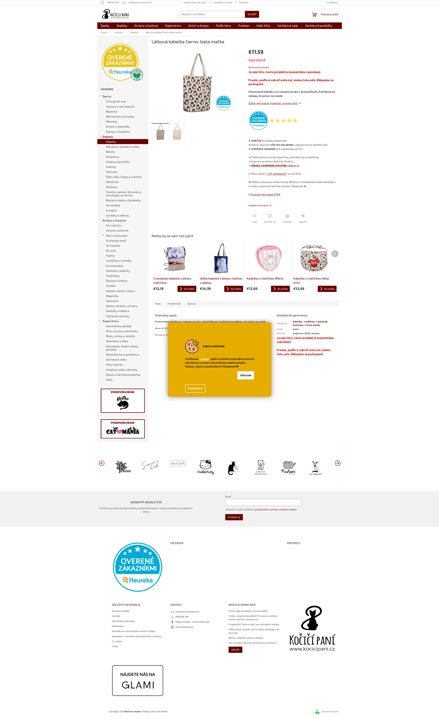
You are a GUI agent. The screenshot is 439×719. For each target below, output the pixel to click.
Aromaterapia (114, 265)
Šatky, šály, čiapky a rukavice (124, 176)
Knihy (109, 379)
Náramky (111, 121)
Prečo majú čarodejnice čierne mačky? (248, 611)
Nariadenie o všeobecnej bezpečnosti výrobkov (137, 636)
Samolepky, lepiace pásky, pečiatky (122, 348)
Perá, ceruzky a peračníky (122, 331)
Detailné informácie (258, 205)
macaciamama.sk (184, 627)
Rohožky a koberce (117, 310)
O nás (115, 646)
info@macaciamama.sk (187, 612)
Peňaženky (112, 156)
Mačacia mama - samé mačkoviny (192, 622)
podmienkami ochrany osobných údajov (276, 509)
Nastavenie (195, 388)
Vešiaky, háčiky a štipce (120, 290)
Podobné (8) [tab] (174, 304)
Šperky (106, 96)
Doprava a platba (223, 2)
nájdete (275, 166)
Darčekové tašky (116, 359)
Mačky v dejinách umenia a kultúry (246, 638)
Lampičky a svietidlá (118, 260)
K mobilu (111, 210)
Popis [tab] (158, 304)
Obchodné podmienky (123, 621)
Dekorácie (112, 300)
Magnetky (112, 295)
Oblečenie (112, 181)
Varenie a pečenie (117, 230)
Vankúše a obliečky (118, 270)
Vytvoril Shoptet (330, 711)
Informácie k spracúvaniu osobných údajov (134, 631)
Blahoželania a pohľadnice (122, 354)
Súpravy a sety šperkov (120, 106)
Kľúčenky (111, 171)
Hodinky (111, 166)
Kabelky (111, 141)
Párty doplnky (114, 364)
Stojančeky (113, 275)
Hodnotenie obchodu (195, 2)
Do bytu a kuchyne (114, 220)
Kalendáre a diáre (117, 341)
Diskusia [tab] (191, 304)
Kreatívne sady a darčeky (121, 369)
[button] (337, 462)
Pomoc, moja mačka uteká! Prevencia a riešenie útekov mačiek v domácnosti (253, 618)
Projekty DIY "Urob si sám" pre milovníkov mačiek (254, 624)
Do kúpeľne (113, 245)
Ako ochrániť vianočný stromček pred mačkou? (253, 643)
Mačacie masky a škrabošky (123, 200)
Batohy (110, 151)
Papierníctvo (110, 321)
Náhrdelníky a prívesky (120, 116)
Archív (235, 649)
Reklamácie (118, 626)
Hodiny (110, 255)
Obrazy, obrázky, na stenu (122, 305)
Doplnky (107, 136)
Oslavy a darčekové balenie (123, 374)
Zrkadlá (110, 285)
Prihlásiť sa (234, 517)
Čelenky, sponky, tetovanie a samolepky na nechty (123, 193)
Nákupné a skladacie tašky (122, 146)
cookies (204, 359)
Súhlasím (245, 375)
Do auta (111, 250)
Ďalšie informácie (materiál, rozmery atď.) (273, 103)
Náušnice (111, 111)
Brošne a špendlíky (118, 126)
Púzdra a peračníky (118, 161)
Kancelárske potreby (119, 326)
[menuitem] (105, 25)
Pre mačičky (113, 225)
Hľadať (252, 14)
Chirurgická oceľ (116, 101)
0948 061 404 (182, 617)
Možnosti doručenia (258, 67)
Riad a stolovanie (116, 235)
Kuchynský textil (116, 240)
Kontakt (243, 2)
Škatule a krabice (116, 280)
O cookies (117, 641)
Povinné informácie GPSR (265, 194)
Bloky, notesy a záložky (120, 336)
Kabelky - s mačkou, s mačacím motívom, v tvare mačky (310, 323)
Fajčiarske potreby (117, 316)
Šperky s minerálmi (118, 131)
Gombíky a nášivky (117, 215)
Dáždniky (111, 187)
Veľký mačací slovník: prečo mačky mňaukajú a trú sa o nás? (254, 631)
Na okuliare (113, 205)
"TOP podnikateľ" (276, 174)
